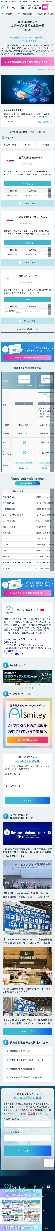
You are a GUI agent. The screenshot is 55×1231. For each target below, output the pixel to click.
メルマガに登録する (14, 653)
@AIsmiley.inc (11, 642)
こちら (31, 1113)
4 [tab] (32, 688)
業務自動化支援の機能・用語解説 (26, 1077)
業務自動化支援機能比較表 (22, 1068)
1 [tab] (22, 688)
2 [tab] (26, 688)
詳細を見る (29, 183)
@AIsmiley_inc (35, 645)
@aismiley (11, 650)
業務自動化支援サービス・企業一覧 (27, 1059)
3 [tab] (29, 688)
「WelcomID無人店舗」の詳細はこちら (24, 465)
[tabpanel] (27, 677)
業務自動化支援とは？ (20, 1051)
